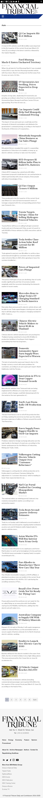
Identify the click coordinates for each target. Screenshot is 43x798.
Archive (8, 1)
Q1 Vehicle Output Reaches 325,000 (28, 668)
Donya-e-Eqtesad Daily (9, 768)
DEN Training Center (8, 783)
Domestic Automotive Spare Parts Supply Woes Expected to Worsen (29, 352)
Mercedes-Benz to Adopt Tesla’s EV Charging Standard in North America (29, 297)
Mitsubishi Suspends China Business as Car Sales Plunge (30, 138)
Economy (18, 740)
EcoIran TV (5, 789)
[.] (3, 760)
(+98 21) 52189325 (23, 733)
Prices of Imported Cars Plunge (29, 268)
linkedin (13, 1)
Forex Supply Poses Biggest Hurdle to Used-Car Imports (29, 431)
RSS (11, 1)
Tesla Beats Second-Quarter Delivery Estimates (29, 512)
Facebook (18, 1)
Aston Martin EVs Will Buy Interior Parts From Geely (28, 539)
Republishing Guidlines (10, 753)
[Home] (20, 9)
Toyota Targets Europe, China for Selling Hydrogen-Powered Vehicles (29, 216)
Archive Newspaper (16, 750)
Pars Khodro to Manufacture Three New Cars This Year (29, 565)
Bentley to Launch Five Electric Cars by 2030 (30, 644)
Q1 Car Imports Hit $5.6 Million (29, 34)
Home (1, 1)
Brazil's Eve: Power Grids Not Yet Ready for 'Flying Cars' (29, 591)
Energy (10, 740)
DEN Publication (7, 780)
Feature (26, 740)
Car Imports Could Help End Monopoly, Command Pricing (30, 112)
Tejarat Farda (6, 771)
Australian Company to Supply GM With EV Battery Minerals (30, 617)
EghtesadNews (7, 774)
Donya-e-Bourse (7, 786)
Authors (26, 750)
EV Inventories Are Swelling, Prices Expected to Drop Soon (29, 86)
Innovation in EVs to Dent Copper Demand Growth (29, 378)
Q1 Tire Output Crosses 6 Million (28, 187)
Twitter (16, 1)
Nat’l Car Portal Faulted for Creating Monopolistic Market (30, 489)
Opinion (34, 740)
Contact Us (6, 1)
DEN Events (6, 777)
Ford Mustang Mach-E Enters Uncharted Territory (21, 61)
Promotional (6, 743)
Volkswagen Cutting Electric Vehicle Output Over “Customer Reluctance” (29, 459)
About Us (4, 1)
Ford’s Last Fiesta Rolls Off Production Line (30, 405)
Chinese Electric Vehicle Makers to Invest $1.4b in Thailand (28, 325)
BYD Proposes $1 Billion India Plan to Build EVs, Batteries (29, 162)
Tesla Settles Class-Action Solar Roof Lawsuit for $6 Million (29, 243)
